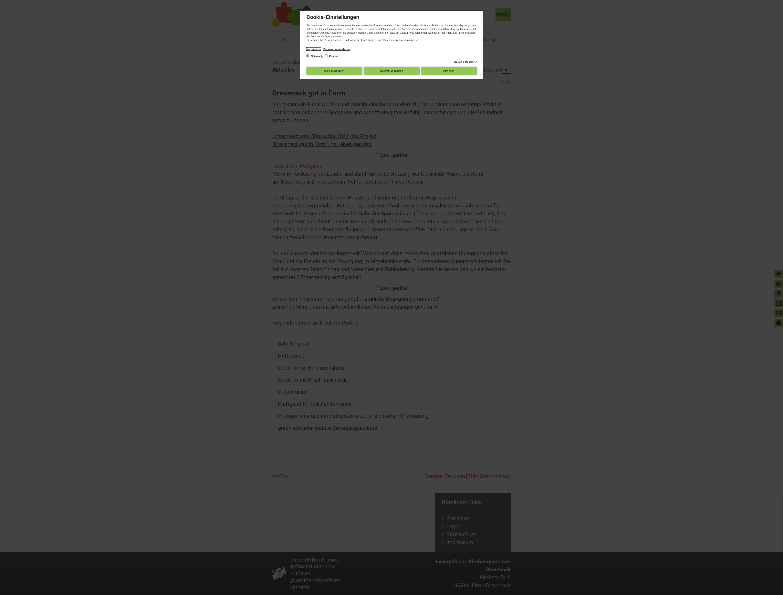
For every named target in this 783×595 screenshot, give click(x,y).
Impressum (313, 49)
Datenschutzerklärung (337, 49)
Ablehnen (448, 70)
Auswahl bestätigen (391, 70)
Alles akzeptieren (334, 70)
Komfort (333, 56)
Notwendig (317, 56)
